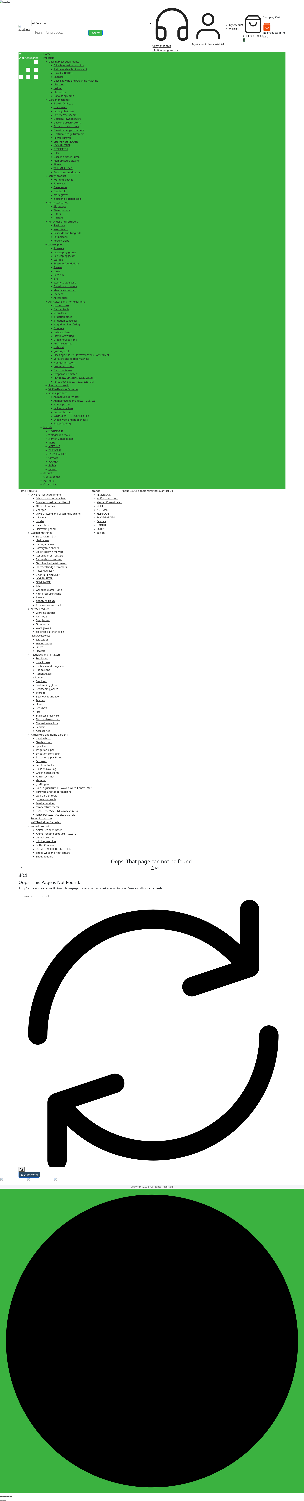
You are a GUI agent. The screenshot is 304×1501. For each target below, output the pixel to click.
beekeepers (55, 244)
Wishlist (233, 28)
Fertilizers (59, 225)
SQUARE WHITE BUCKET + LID (71, 416)
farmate (53, 458)
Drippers (59, 328)
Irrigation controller (65, 320)
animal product (57, 393)
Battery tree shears (65, 115)
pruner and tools (64, 366)
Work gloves (61, 195)
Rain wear (59, 183)
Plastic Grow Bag (64, 336)
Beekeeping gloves (65, 252)
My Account (236, 25)
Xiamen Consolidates (60, 438)
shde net (59, 347)
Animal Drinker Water (66, 397)
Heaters (58, 218)
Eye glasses (60, 187)
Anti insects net (63, 343)
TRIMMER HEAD (63, 168)
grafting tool (61, 351)
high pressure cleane (66, 160)
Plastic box (60, 92)
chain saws (60, 107)
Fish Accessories (58, 202)
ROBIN (52, 465)
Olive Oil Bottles (63, 73)
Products (48, 58)
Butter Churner (63, 412)
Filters (57, 214)
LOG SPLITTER (62, 145)
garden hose (61, 305)
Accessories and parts (67, 172)
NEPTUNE (54, 446)
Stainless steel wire (65, 282)
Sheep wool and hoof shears (71, 419)
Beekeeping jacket (64, 256)
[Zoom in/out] (1, 1496)
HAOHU (53, 461)
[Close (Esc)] (11, 1496)
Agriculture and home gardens (66, 301)
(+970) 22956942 (161, 46)
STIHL (51, 442)
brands (47, 427)
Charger (58, 77)
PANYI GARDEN (57, 454)
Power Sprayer (62, 138)
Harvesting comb (64, 96)
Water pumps (62, 210)
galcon (52, 469)
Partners (48, 480)
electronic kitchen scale (68, 198)
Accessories (61, 298)
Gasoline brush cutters (67, 122)
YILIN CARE (54, 450)
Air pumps (60, 206)
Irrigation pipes (63, 317)
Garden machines (59, 99)
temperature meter (65, 374)
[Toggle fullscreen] (4, 1496)
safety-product (57, 176)
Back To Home (29, 1174)
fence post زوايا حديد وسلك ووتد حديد (74, 381)
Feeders (58, 294)
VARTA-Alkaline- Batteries (63, 389)
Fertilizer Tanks (63, 332)
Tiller (56, 153)
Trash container (63, 370)
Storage (58, 259)
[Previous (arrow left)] (1, 1500)
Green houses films (65, 339)
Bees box (59, 275)
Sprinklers (60, 313)
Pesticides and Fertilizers (63, 221)
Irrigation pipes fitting (67, 324)
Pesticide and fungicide (67, 233)
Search (96, 33)
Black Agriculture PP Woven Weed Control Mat (81, 355)
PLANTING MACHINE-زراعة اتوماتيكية (74, 378)
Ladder (58, 88)
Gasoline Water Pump (67, 157)
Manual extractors (65, 290)
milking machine (63, 408)
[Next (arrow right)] (4, 1500)
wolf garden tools (64, 362)
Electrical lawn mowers (67, 118)
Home (47, 54)
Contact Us (50, 484)
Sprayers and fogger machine (71, 358)
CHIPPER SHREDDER (66, 141)
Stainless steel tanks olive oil (70, 69)
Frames (58, 267)
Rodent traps (61, 240)
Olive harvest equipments (63, 61)
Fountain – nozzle (58, 385)
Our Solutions (51, 477)
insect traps (61, 229)
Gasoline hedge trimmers (69, 130)
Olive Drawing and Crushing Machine (76, 80)
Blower (58, 164)
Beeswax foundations (66, 263)
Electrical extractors (65, 286)
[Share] (7, 1496)
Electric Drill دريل (63, 103)
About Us (48, 473)
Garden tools (61, 309)
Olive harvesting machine (69, 65)
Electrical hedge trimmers (69, 134)
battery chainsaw (64, 111)
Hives (57, 271)
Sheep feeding (62, 423)
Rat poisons (61, 237)
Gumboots (60, 191)
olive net (59, 84)
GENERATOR (61, 149)
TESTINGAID (55, 431)
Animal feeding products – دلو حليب (74, 400)
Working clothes (63, 179)
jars (56, 278)
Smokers (59, 248)
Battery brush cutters (66, 126)
